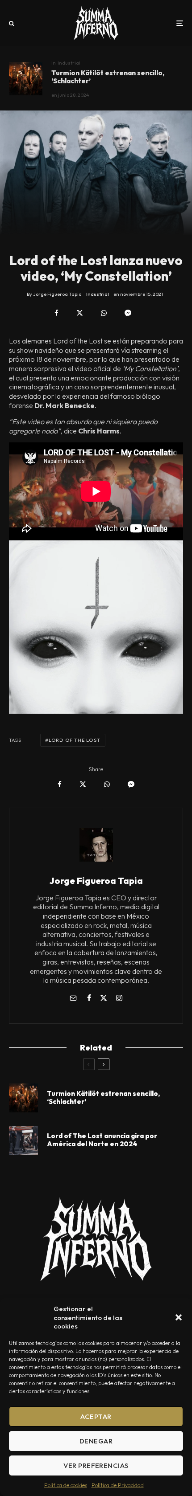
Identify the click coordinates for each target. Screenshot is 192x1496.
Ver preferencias (95, 1465)
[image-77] (25, 78)
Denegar (96, 1441)
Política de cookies (65, 1485)
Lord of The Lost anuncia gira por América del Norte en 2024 (102, 1140)
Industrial (69, 63)
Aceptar (95, 1416)
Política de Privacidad (118, 1485)
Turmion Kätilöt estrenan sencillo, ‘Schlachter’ (107, 77)
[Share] (56, 313)
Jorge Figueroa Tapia (96, 880)
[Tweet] (79, 313)
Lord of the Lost (74, 740)
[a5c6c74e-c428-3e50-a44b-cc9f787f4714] (23, 1140)
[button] (178, 1317)
